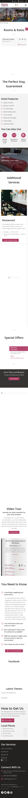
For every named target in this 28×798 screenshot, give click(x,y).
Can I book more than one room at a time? (13, 624)
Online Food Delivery (6, 748)
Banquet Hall (4, 755)
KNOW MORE (14, 532)
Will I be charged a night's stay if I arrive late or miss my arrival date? (15, 638)
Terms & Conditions (6, 786)
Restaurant (4, 758)
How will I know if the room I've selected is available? (14, 631)
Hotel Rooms (4, 751)
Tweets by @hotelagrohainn (8, 693)
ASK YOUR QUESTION (15, 650)
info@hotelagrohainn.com (10, 779)
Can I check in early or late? (14, 644)
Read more (15, 554)
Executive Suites (8, 39)
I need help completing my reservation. (13, 593)
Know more (23, 44)
